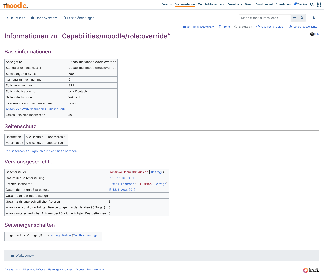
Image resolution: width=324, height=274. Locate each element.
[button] (318, 4)
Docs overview (46, 18)
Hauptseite (17, 18)
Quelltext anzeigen (272, 26)
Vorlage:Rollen (61, 235)
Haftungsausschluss (60, 269)
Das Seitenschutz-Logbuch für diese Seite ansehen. (40, 151)
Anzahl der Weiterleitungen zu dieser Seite (36, 109)
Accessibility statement (90, 269)
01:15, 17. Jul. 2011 (121, 178)
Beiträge (157, 172)
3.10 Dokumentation (199, 27)
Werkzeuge (24, 255)
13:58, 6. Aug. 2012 (121, 189)
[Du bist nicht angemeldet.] (314, 18)
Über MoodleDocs (34, 269)
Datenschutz (12, 269)
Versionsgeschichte (305, 26)
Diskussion (245, 26)
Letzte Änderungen (80, 18)
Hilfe (317, 34)
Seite (227, 26)
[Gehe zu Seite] (294, 17)
